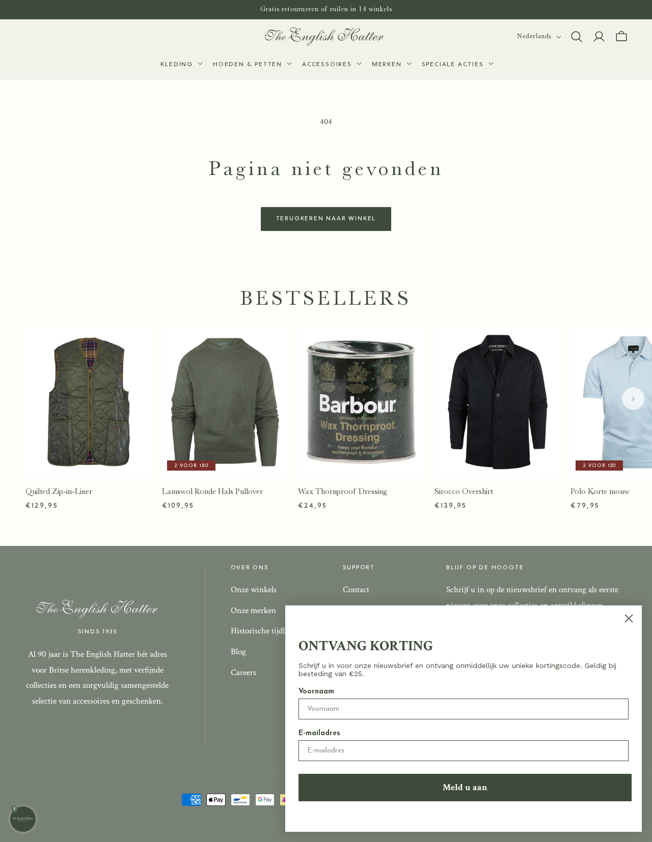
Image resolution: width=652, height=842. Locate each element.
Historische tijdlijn (262, 630)
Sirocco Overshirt (463, 491)
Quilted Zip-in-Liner (58, 491)
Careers (243, 672)
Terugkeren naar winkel (326, 218)
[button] (180, 65)
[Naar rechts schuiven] (633, 398)
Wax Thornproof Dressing (342, 491)
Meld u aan (465, 787)
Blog (238, 651)
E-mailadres (319, 733)
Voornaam (316, 691)
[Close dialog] (629, 618)
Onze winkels (254, 589)
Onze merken (253, 610)
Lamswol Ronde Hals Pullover (212, 491)
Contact (356, 589)
